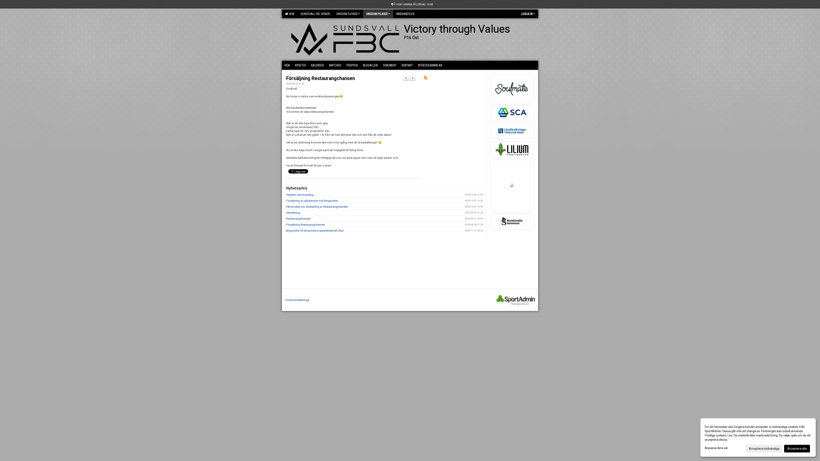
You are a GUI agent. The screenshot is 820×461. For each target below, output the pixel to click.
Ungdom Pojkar (377, 14)
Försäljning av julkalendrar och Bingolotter (312, 200)
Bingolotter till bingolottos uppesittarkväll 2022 (315, 230)
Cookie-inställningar (297, 300)
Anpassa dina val (716, 448)
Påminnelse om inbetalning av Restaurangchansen (317, 206)
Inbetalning (293, 212)
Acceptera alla (797, 448)
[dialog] (758, 437)
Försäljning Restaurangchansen (320, 78)
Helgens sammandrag (299, 194)
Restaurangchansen (298, 218)
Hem (291, 14)
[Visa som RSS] (426, 78)
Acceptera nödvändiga (764, 448)
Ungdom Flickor (346, 14)
